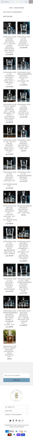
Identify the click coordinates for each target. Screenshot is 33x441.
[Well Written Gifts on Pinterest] (16, 420)
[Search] (26, 2)
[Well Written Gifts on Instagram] (19, 420)
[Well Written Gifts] (16, 2)
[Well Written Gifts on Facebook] (13, 420)
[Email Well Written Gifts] (22, 420)
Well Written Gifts (12, 425)
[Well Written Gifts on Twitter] (10, 420)
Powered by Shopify (19, 427)
